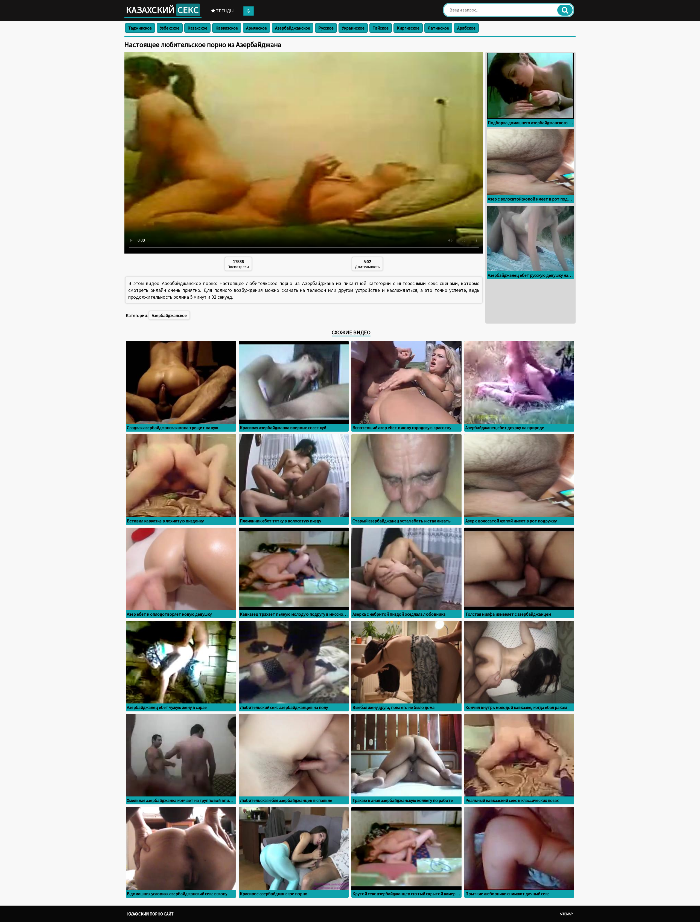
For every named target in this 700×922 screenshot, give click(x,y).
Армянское (256, 28)
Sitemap (566, 914)
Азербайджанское (292, 28)
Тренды (224, 10)
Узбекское (169, 28)
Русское (326, 28)
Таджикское (140, 28)
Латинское (438, 28)
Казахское (197, 28)
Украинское (353, 28)
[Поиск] (565, 10)
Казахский (162, 10)
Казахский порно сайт (150, 914)
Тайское (381, 28)
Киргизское (408, 28)
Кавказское (226, 28)
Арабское (466, 28)
